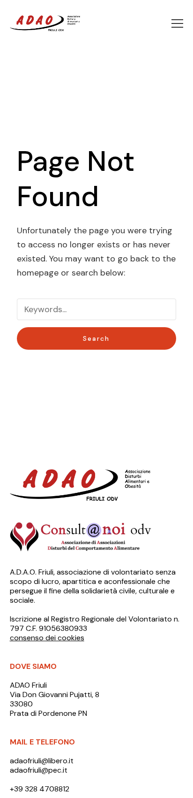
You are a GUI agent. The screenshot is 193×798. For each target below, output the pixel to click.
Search (96, 338)
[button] (177, 23)
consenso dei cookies (47, 638)
